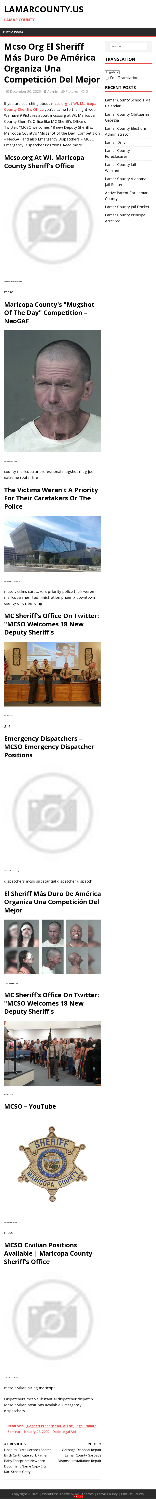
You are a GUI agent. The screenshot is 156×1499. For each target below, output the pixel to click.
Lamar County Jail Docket (127, 206)
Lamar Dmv (115, 142)
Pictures (72, 91)
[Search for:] (128, 46)
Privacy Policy (13, 32)
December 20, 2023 (25, 91)
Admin (52, 91)
